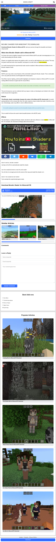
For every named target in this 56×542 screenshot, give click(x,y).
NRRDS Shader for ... (6, 239)
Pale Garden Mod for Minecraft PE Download (13, 401)
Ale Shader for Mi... (24, 239)
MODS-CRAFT (28, 2)
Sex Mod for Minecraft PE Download (11, 531)
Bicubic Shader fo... (42, 239)
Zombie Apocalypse (8, 300)
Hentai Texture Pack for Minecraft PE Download (13, 444)
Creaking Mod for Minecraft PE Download (12, 358)
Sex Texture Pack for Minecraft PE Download (13, 487)
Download (28, 38)
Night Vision (6, 305)
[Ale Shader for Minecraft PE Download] (28, 231)
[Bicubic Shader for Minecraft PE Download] (46, 231)
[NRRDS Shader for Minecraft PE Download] (9, 231)
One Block (6, 298)
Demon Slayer (7, 302)
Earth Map (6, 307)
